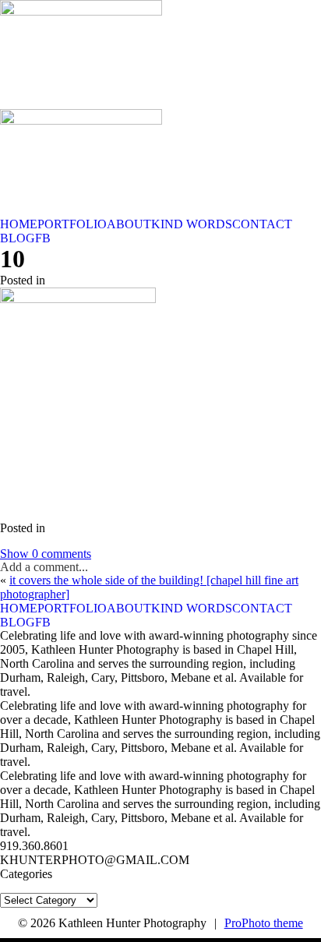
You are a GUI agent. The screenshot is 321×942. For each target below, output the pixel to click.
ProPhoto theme (263, 923)
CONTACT (262, 224)
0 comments (45, 553)
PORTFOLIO (72, 224)
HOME (18, 224)
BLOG (17, 238)
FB (43, 238)
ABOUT (129, 224)
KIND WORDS (191, 224)
